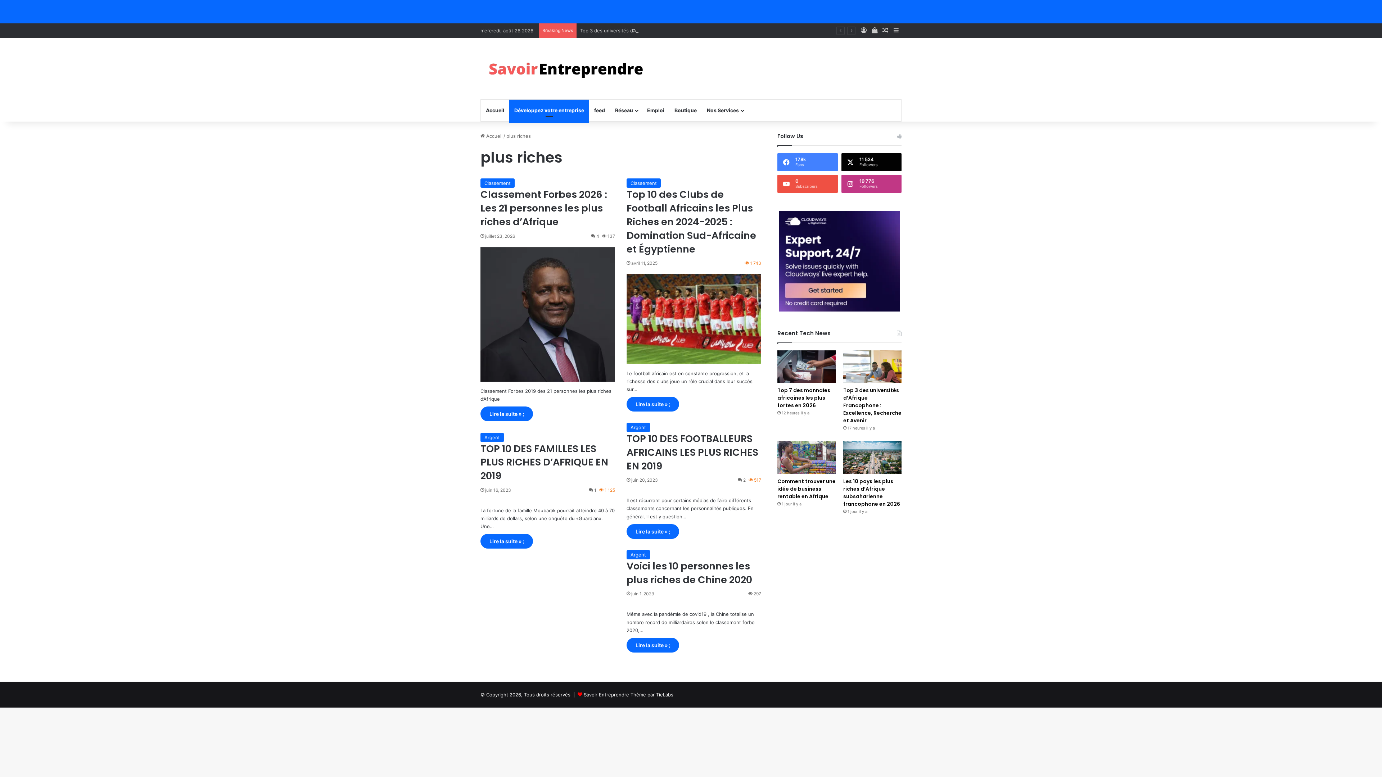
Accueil (495, 110)
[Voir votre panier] (874, 30)
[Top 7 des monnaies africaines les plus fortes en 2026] (806, 366)
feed (599, 110)
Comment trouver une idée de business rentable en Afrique (806, 489)
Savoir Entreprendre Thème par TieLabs (628, 695)
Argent (638, 427)
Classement (497, 183)
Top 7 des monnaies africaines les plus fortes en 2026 (803, 398)
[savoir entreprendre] (569, 69)
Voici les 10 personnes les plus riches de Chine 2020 (689, 572)
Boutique (685, 110)
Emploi (655, 110)
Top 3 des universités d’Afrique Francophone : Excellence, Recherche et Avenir (669, 30)
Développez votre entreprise (549, 110)
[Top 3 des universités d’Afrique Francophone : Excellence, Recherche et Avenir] (872, 366)
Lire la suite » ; (506, 414)
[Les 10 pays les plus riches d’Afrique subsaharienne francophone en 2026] (872, 457)
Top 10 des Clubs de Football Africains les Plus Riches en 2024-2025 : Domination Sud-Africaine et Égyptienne (691, 221)
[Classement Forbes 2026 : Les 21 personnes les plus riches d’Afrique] (547, 314)
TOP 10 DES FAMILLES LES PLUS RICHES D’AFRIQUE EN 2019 (544, 462)
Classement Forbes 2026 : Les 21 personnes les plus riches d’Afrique (543, 208)
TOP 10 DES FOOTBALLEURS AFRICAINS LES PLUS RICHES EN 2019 (692, 452)
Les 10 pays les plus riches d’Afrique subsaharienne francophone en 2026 (871, 493)
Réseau (624, 110)
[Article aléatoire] (885, 30)
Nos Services (723, 110)
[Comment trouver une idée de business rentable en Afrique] (806, 457)
